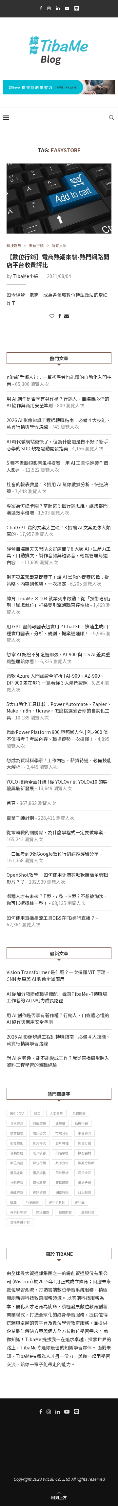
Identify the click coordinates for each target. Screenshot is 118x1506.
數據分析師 (86, 1162)
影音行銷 (84, 1143)
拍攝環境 (62, 1152)
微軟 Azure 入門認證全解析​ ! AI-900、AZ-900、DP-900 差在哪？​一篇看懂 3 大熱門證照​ (56, 679)
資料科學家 (18, 1212)
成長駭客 (39, 1152)
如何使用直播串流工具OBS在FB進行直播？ (51, 918)
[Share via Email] (66, 316)
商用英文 (39, 1133)
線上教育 (84, 1192)
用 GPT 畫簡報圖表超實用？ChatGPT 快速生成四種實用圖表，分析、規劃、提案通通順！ (57, 630)
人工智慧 (56, 1113)
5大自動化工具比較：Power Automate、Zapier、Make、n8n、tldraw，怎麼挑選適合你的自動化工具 (59, 711)
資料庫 (80, 1202)
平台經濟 (84, 1133)
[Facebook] (41, 8)
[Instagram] (49, 8)
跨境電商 (42, 1212)
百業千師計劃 (20, 818)
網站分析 (84, 1182)
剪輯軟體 (39, 1123)
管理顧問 (62, 1182)
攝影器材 (84, 1152)
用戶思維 (62, 1172)
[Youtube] (67, 8)
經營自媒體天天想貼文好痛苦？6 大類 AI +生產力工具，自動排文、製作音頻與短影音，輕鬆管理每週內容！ (59, 555)
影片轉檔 (62, 1143)
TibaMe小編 (25, 276)
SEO (37, 1113)
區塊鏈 (60, 1123)
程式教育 (39, 1182)
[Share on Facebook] (59, 316)
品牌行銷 (81, 1123)
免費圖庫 (79, 1113)
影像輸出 (16, 1143)
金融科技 (87, 1212)
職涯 (13, 1202)
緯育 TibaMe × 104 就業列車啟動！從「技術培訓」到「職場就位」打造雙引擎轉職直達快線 (58, 602)
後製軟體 (16, 1152)
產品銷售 (39, 1172)
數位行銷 (39, 1162)
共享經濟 (16, 1123)
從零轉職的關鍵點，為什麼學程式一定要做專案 (55, 832)
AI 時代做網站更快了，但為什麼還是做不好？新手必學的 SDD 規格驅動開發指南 (57, 445)
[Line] (76, 8)
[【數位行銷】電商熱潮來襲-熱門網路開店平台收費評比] (59, 198)
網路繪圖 (39, 1192)
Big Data (17, 1113)
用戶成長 (84, 1172)
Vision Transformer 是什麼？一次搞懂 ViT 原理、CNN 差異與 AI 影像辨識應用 (58, 975)
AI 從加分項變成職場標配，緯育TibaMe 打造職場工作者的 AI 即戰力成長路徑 (57, 997)
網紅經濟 (16, 1192)
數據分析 (62, 1162)
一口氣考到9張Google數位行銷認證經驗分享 (53, 853)
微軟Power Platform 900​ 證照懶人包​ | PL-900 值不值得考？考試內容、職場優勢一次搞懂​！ (57, 735)
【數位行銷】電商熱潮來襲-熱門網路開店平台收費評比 (58, 260)
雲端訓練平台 (20, 1221)
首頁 (11, 803)
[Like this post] (51, 316)
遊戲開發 (65, 1212)
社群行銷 (16, 1182)
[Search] (111, 117)
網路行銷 (62, 1192)
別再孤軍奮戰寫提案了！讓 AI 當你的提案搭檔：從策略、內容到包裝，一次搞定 (58, 580)
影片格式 (39, 1143)
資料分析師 (57, 1202)
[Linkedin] (58, 8)
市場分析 (62, 1133)
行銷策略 (32, 1202)
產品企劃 (16, 1172)
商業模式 (16, 1133)
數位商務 (16, 1162)
